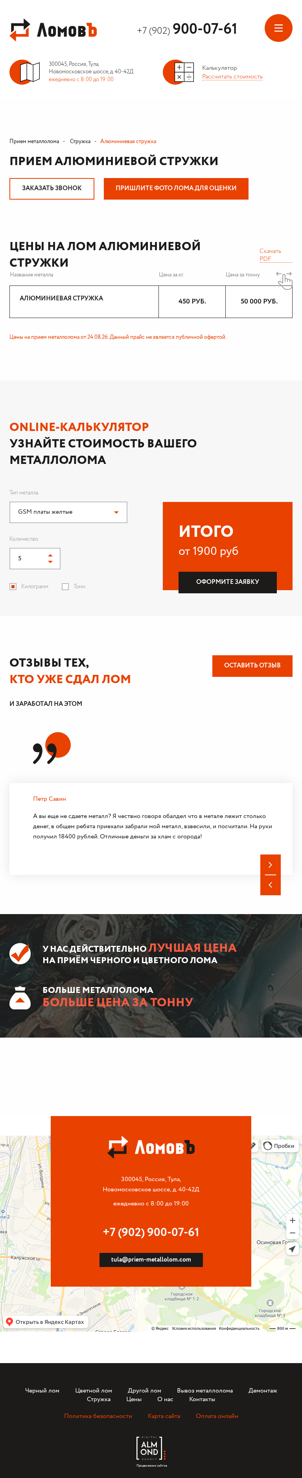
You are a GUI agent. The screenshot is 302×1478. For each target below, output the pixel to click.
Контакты (202, 1399)
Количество (23, 539)
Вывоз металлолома (205, 1390)
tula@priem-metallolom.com (151, 1259)
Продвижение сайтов (151, 1463)
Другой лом (144, 1390)
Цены (134, 1399)
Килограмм (34, 586)
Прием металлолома (34, 141)
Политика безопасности (98, 1416)
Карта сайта (164, 1416)
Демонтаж (263, 1390)
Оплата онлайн (217, 1416)
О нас (165, 1399)
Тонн (79, 586)
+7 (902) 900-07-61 (151, 1233)
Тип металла (23, 493)
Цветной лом (93, 1390)
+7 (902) (187, 31)
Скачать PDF (270, 254)
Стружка (79, 141)
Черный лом (42, 1390)
